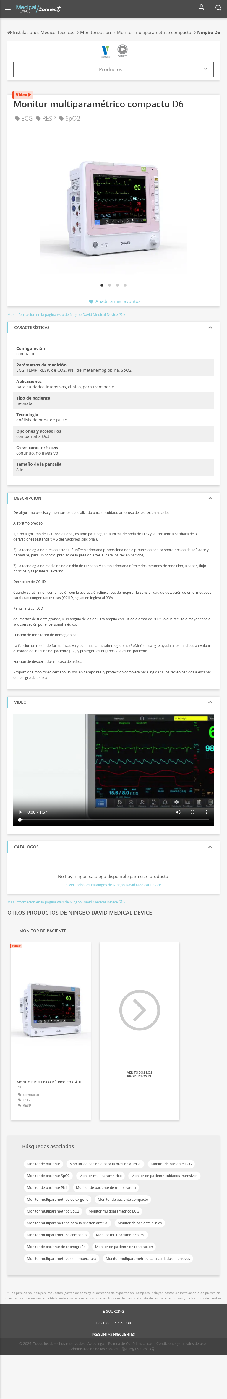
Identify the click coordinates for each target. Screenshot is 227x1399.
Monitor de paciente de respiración (124, 1246)
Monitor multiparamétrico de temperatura (61, 1258)
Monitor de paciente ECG (171, 1163)
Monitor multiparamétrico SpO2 (53, 1211)
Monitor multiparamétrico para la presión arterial (67, 1223)
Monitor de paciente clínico (140, 1223)
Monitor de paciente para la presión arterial (105, 1163)
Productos (110, 69)
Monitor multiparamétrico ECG (114, 1211)
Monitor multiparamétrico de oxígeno (57, 1199)
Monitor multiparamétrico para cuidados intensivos (148, 1258)
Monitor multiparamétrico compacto (57, 1234)
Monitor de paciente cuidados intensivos (164, 1175)
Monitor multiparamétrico (100, 1175)
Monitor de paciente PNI (47, 1187)
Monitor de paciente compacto (123, 1199)
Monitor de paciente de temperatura (106, 1187)
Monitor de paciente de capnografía (56, 1246)
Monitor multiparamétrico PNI (120, 1234)
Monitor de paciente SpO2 (48, 1175)
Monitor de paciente (43, 1163)
